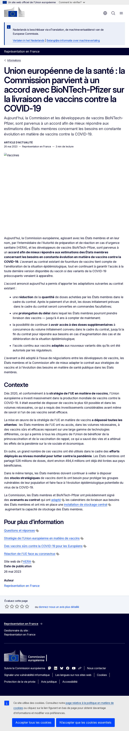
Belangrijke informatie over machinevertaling (73, 40)
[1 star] (6, 606)
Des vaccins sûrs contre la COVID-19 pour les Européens (43, 546)
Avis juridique (49, 681)
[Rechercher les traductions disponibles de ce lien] (63, 500)
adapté (56, 500)
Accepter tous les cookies (33, 722)
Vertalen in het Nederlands (28, 40)
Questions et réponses (19, 530)
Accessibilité (69, 681)
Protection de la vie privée (19, 681)
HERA (27, 561)
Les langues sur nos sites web (73, 675)
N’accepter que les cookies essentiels (85, 722)
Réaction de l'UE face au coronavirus (29, 553)
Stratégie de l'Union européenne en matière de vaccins (42, 538)
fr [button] (105, 13)
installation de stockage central (85, 504)
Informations (14, 60)
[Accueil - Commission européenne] (14, 12)
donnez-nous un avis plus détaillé (59, 607)
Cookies (102, 675)
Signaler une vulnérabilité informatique (27, 675)
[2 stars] (9, 606)
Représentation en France (21, 585)
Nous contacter (96, 668)
